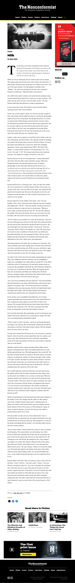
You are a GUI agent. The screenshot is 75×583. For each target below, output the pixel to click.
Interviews (45, 17)
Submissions (61, 570)
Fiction (23, 17)
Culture (37, 17)
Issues (17, 17)
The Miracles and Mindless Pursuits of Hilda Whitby (16, 527)
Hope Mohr (14, 59)
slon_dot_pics (18, 493)
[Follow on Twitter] (59, 82)
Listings (53, 17)
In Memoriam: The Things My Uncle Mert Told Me (57, 527)
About (60, 17)
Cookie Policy (64, 579)
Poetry (30, 17)
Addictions (33, 525)
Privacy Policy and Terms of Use (58, 577)
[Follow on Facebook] (56, 82)
